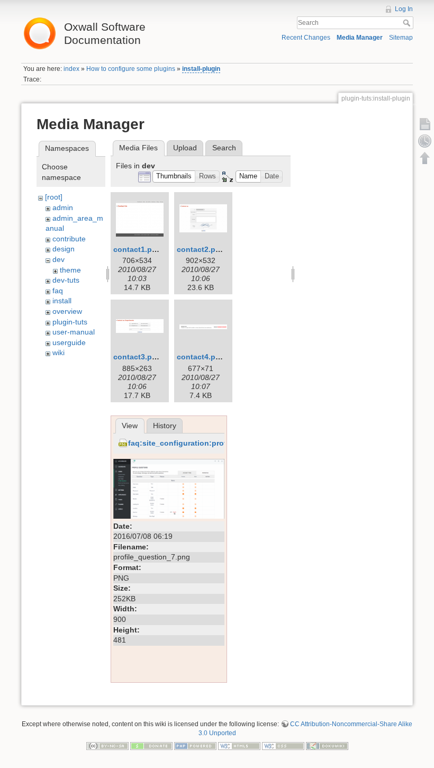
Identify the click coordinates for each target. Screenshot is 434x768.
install (61, 300)
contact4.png (201, 357)
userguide (69, 342)
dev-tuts (65, 280)
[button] (174, 176)
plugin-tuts (69, 322)
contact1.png (137, 249)
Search (408, 22)
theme (70, 270)
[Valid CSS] (283, 745)
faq (57, 290)
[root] (53, 197)
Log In (404, 9)
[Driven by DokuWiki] (327, 745)
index (71, 69)
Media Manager (360, 37)
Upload (185, 147)
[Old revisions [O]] (425, 140)
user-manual (73, 332)
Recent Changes (306, 37)
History (164, 425)
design (63, 249)
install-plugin (201, 69)
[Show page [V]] (425, 123)
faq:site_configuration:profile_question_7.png (212, 443)
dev (58, 259)
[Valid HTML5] (239, 745)
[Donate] (151, 745)
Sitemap (401, 37)
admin (62, 207)
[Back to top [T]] (425, 157)
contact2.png (201, 249)
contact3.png (137, 357)
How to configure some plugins (130, 69)
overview (67, 311)
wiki (58, 352)
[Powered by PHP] (195, 745)
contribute (69, 238)
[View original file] (168, 488)
